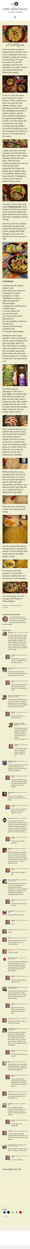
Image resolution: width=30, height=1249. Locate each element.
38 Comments (5, 607)
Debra (9, 1062)
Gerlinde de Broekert (12, 761)
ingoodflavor (10, 1103)
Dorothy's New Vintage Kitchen (15, 695)
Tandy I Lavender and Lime (14, 880)
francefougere (11, 911)
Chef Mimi (6, 605)
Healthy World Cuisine (12, 958)
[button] (8, 143)
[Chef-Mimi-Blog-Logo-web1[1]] (15, 1)
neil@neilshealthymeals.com (14, 987)
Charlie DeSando (11, 792)
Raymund (10, 818)
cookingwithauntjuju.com (13, 1028)
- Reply (25, 632)
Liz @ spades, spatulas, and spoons (15, 1145)
